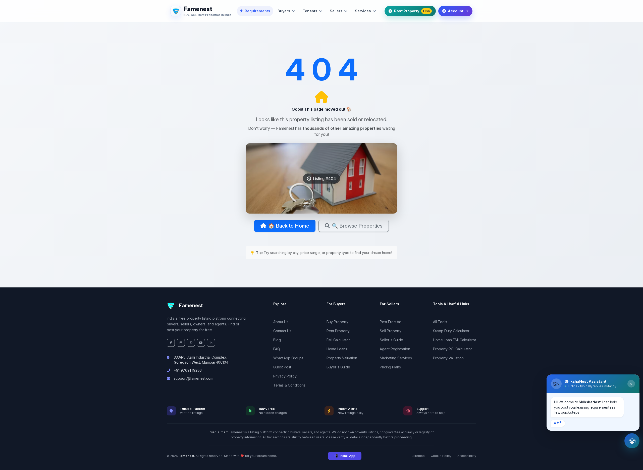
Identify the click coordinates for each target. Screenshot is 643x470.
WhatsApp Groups (288, 358)
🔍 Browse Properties (357, 226)
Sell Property (390, 331)
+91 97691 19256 (188, 370)
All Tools (440, 322)
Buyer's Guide (338, 367)
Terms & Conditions (289, 385)
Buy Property (337, 322)
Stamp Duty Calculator (451, 331)
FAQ (276, 349)
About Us (280, 322)
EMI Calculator (338, 340)
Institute (624, 421)
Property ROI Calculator (452, 349)
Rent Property (338, 331)
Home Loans (337, 349)
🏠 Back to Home (288, 226)
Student (561, 421)
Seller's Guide (391, 340)
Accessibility (466, 456)
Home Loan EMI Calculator (454, 340)
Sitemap (418, 456)
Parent (583, 421)
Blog (277, 340)
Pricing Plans (390, 367)
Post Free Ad (390, 322)
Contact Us (282, 331)
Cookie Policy (441, 456)
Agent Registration (395, 349)
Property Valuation (342, 358)
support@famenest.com (193, 378)
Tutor (602, 421)
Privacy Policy (285, 376)
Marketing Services (396, 358)
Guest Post (282, 367)
